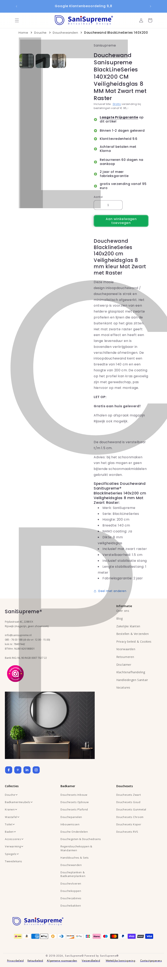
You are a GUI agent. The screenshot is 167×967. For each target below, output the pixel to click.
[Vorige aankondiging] (16, 6)
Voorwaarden (125, 649)
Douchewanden (65, 32)
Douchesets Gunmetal (131, 809)
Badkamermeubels (17, 802)
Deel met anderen (112, 591)
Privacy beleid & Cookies (134, 641)
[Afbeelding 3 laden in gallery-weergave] (59, 61)
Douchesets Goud (128, 802)
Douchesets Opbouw (74, 802)
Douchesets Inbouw (73, 795)
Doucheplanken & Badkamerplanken (72, 874)
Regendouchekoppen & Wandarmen (76, 848)
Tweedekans (13, 861)
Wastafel (11, 817)
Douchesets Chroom (130, 817)
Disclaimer (123, 665)
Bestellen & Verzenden (132, 634)
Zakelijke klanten (128, 626)
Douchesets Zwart (128, 795)
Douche (40, 32)
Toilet (8, 824)
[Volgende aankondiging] (150, 6)
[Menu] (16, 20)
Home (23, 32)
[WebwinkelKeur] (15, 673)
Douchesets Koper (128, 824)
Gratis (117, 104)
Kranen (10, 809)
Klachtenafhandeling (130, 672)
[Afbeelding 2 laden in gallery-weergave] (43, 61)
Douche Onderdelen (74, 831)
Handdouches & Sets (74, 857)
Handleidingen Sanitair (132, 680)
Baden (9, 831)
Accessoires (13, 839)
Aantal (98, 197)
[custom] (18, 770)
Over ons (122, 611)
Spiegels (10, 854)
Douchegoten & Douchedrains (80, 839)
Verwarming (13, 846)
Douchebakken (70, 905)
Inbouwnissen (69, 824)
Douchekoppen (70, 891)
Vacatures (123, 687)
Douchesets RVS (127, 831)
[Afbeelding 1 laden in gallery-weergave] (27, 61)
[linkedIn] (27, 770)
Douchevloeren (70, 883)
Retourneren (125, 657)
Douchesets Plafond (74, 809)
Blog (119, 618)
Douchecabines (70, 898)
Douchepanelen (71, 817)
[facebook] (8, 770)
